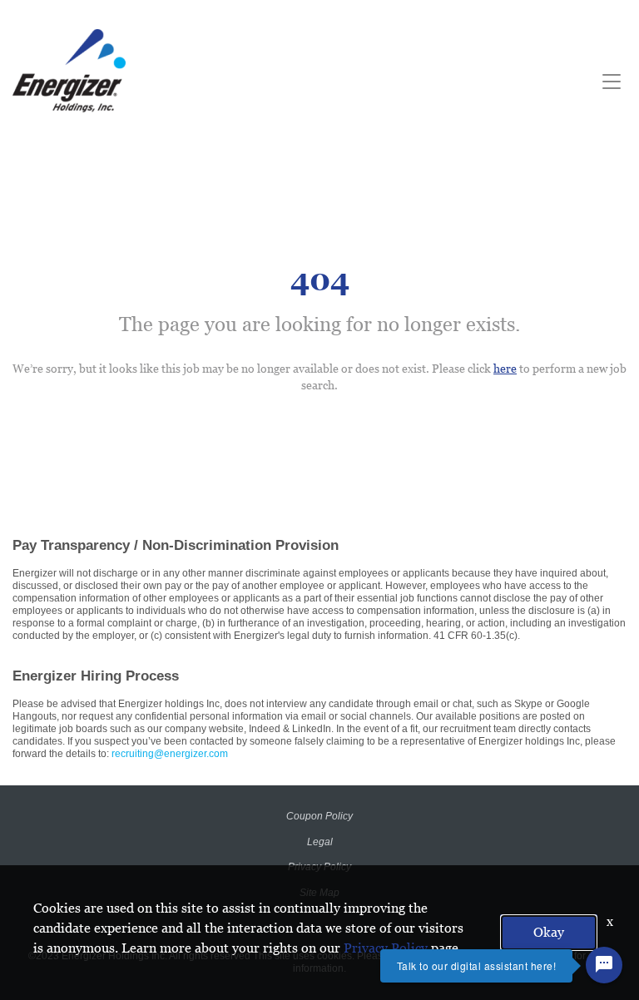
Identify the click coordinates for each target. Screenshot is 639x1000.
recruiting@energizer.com (169, 754)
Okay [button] (548, 932)
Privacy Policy (386, 948)
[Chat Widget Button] (604, 965)
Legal (320, 842)
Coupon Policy (319, 816)
